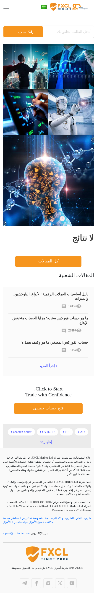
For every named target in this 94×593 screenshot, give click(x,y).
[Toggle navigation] (7, 7)
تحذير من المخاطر (21, 518)
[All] (71, 112)
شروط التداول (82, 518)
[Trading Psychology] (48, 180)
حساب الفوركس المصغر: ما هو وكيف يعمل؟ (54, 342)
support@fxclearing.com (16, 533)
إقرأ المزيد (47, 366)
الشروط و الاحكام (63, 518)
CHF (66, 432)
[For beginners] (71, 66)
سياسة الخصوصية (43, 518)
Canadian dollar (21, 432)
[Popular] (25, 66)
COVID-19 (47, 432)
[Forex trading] (25, 112)
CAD (81, 432)
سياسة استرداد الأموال (15, 522)
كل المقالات (48, 261)
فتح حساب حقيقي (48, 408)
